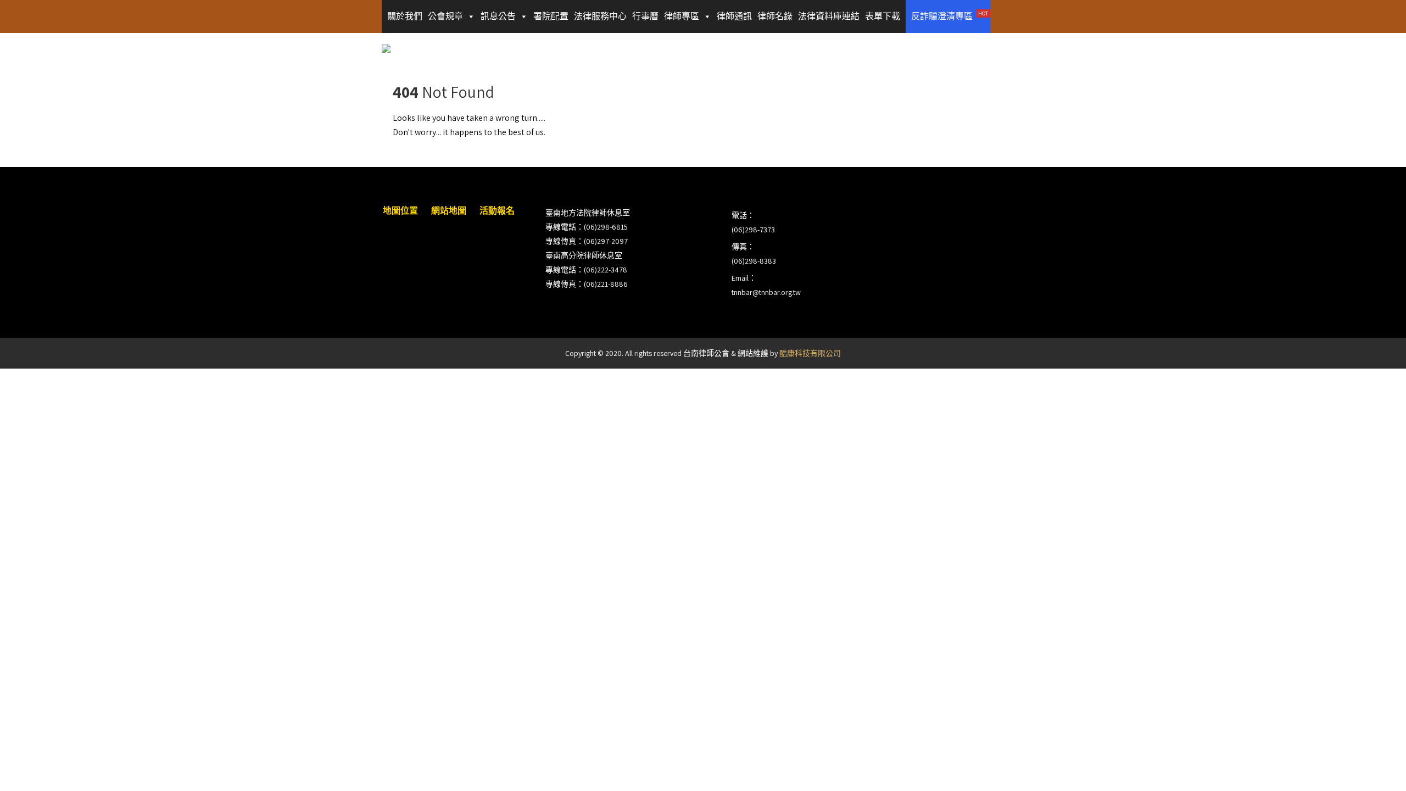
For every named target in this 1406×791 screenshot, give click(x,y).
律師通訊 (734, 16)
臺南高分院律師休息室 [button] (583, 255)
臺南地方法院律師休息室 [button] (587, 213)
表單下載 (882, 16)
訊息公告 (498, 16)
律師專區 (681, 16)
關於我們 (404, 16)
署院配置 (550, 16)
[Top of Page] (1374, 767)
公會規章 (445, 16)
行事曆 (645, 16)
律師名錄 (775, 16)
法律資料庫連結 (829, 16)
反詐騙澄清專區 (949, 16)
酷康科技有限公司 (810, 353)
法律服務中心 (600, 16)
